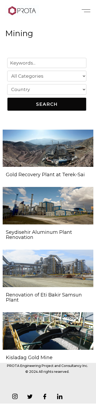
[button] (86, 11)
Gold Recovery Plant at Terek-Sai (45, 175)
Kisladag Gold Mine (29, 357)
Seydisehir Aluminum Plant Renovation (39, 235)
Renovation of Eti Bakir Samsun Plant (44, 297)
